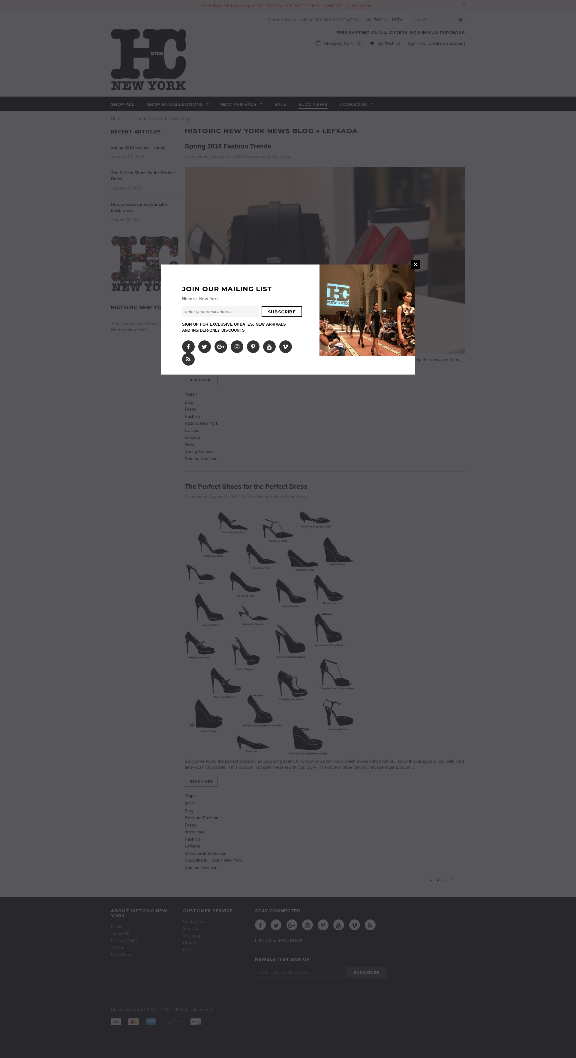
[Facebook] (188, 345)
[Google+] (220, 345)
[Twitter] (204, 345)
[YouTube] (269, 345)
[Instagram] (237, 345)
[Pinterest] (253, 345)
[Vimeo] (285, 345)
